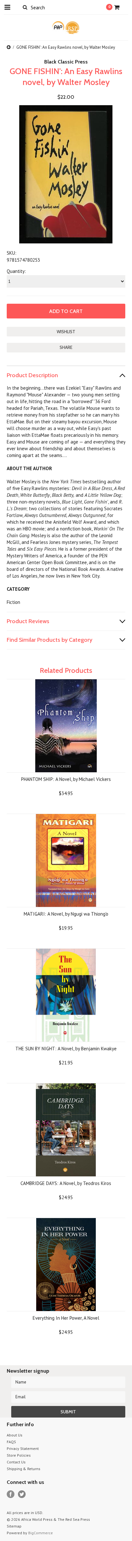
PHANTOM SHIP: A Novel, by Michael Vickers (66, 779)
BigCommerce (40, 1532)
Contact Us (16, 1462)
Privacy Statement (23, 1448)
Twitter (22, 1494)
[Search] (25, 7)
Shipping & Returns (23, 1468)
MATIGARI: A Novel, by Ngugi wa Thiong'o (66, 914)
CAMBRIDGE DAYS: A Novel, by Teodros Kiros (66, 1183)
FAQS (11, 1441)
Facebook (11, 1494)
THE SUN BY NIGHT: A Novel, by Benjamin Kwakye (66, 1049)
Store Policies (19, 1455)
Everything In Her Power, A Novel (66, 1318)
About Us (14, 1435)
